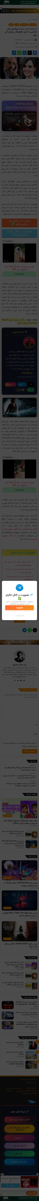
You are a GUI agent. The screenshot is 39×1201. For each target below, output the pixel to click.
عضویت (19, 607)
